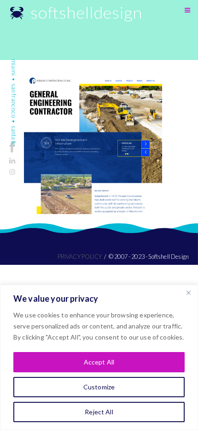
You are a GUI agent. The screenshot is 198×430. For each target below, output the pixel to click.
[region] (99, 357)
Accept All (99, 362)
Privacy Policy (80, 256)
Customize (99, 387)
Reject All (99, 412)
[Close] (188, 292)
